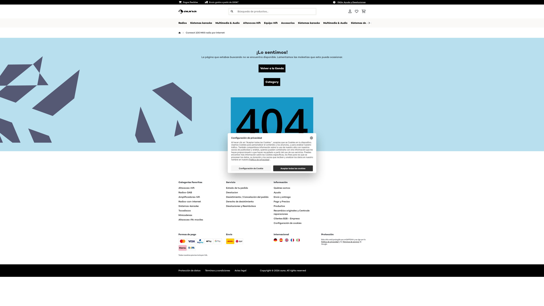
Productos (279, 206)
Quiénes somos (282, 187)
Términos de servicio (351, 242)
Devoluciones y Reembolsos (241, 206)
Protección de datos (189, 270)
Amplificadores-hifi (189, 197)
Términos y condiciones (217, 270)
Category (272, 82)
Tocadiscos (184, 210)
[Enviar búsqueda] (232, 11)
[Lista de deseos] (356, 11)
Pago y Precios (282, 201)
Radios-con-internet (189, 201)
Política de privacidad (329, 242)
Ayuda (277, 192)
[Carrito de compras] (364, 11)
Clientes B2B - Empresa (287, 218)
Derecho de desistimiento (240, 201)
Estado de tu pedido (237, 187)
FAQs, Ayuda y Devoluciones (352, 2)
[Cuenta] (349, 11)
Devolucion (232, 192)
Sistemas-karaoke (188, 206)
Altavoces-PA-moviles (190, 219)
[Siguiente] (369, 23)
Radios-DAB (185, 192)
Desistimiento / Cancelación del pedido (247, 197)
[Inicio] (182, 33)
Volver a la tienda (272, 68)
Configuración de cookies (287, 223)
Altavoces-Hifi (186, 187)
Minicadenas (185, 215)
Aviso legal (240, 270)
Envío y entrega (282, 197)
